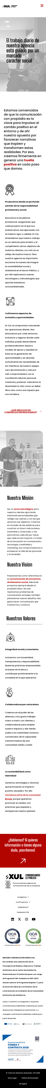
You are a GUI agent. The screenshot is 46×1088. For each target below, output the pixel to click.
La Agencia (21, 897)
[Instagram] (26, 919)
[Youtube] (33, 919)
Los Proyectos (22, 902)
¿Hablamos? (23, 907)
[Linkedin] (12, 919)
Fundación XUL (23, 912)
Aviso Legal (12, 1078)
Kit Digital (23, 1084)
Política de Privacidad (30, 1078)
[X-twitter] (19, 919)
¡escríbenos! (27, 850)
